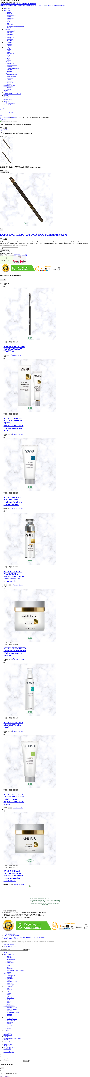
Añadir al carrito (5, 172)
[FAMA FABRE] (19, 263)
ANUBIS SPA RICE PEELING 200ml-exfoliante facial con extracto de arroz (13, 501)
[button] (7, 252)
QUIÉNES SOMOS (9, 934)
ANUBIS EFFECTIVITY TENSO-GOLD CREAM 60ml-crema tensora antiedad (15, 651)
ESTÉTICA (7, 117)
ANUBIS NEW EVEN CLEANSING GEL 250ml (13, 724)
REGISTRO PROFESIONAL (12, 935)
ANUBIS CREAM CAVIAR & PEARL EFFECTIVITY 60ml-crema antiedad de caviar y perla (13, 876)
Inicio (1, 117)
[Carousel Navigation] (45, 280)
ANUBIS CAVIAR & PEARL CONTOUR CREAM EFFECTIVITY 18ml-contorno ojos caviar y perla (14, 424)
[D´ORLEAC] (6, 263)
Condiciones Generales (10, 946)
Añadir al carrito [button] (16, 355)
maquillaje (13, 117)
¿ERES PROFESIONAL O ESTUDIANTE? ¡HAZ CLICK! (18, 4)
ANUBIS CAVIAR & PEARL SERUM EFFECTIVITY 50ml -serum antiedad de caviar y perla (14, 576)
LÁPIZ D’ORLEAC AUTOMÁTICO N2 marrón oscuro (33, 234)
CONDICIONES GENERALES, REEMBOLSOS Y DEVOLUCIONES (24, 937)
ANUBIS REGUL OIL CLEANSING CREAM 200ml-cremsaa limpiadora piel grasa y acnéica (14, 799)
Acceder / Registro (9, 113)
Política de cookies (9, 944)
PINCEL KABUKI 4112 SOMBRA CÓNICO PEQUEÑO (14, 348)
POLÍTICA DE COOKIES (11, 938)
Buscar (26, 949)
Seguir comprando (5, 1076)
